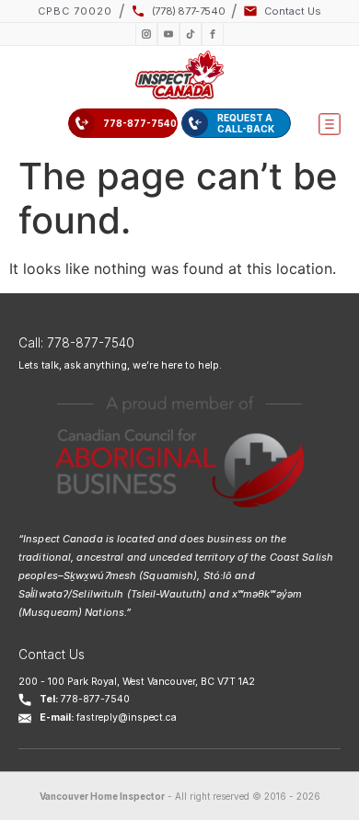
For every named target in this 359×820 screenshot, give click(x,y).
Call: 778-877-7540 (76, 343)
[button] (329, 124)
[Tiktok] (191, 34)
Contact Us (51, 654)
